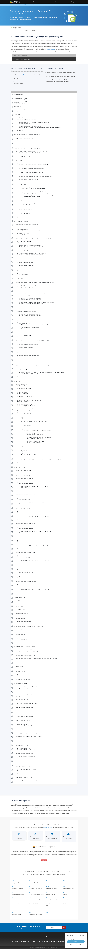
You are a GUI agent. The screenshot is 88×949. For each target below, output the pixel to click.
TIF (63, 897)
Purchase (40, 1)
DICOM (47, 886)
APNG (13, 880)
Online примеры (45, 27)
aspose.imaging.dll (26, 74)
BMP (30, 880)
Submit (64, 927)
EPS (29, 908)
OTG (13, 912)
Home (12, 941)
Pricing (29, 941)
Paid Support (53, 941)
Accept (75, 941)
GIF (46, 892)
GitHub (26, 784)
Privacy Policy (48, 947)
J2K (12, 897)
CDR (47, 908)
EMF (12, 892)
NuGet (12, 52)
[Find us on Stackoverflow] (44, 937)
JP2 (63, 892)
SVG (12, 908)
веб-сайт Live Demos (47, 827)
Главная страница (29, 27)
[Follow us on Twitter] (38, 937)
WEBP (13, 901)
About (56, 1)
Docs (34, 941)
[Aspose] (15, 1)
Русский (70, 1)
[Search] (76, 2)
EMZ (30, 892)
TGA (64, 901)
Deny (80, 944)
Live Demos (39, 941)
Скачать (26, 30)
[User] (73, 2)
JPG (64, 880)
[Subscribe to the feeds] (52, 937)
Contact (56, 947)
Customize (71, 944)
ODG (30, 912)
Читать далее (44, 860)
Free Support (46, 941)
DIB (29, 886)
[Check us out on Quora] (47, 937)
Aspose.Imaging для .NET (51, 49)
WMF (30, 901)
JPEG (13, 886)
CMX (64, 908)
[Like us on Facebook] (36, 937)
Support (45, 1)
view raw (75, 784)
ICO (46, 880)
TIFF (47, 897)
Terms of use (53, 947)
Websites (51, 1)
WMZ (47, 901)
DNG (64, 886)
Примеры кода (37, 27)
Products (35, 1)
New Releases (23, 941)
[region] (44, 438)
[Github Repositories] (49, 937)
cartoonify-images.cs (15, 784)
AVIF (47, 912)
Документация (33, 30)
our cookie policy (78, 939)
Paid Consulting (61, 941)
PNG (30, 897)
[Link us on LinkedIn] (41, 937)
